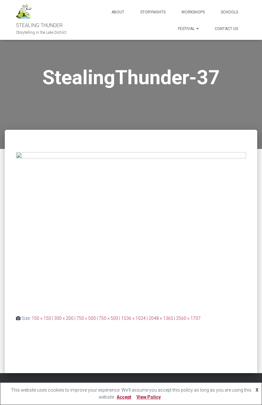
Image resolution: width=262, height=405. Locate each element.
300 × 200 (63, 318)
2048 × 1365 (161, 318)
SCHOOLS (229, 12)
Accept (124, 397)
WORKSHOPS (193, 12)
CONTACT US (226, 28)
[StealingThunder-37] (131, 228)
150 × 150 (41, 318)
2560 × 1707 (188, 318)
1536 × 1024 (133, 318)
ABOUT (118, 12)
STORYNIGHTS (153, 12)
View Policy (148, 397)
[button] (197, 28)
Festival (187, 28)
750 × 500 (86, 318)
